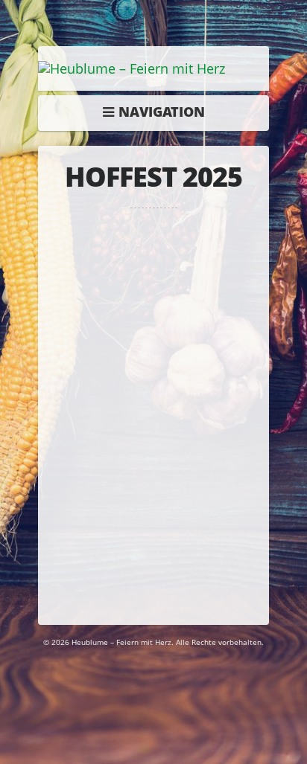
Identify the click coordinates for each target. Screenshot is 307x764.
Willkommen (157, 112)
